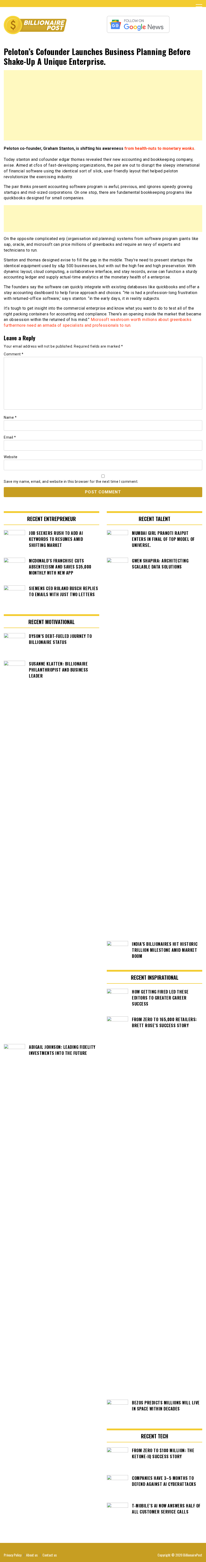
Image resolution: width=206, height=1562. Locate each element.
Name (10, 417)
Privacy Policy (12, 1554)
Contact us (49, 1554)
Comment (14, 354)
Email (10, 437)
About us (32, 1554)
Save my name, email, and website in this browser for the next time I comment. (71, 482)
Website (11, 457)
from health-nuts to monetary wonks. (159, 148)
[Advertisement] (103, 105)
